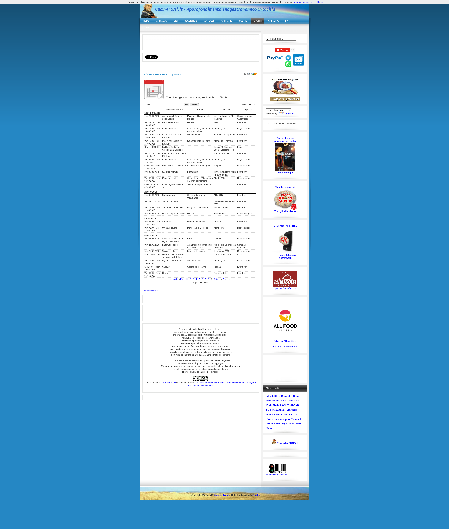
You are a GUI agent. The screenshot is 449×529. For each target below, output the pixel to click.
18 (207, 279)
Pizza (294, 414)
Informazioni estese (303, 2)
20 (213, 279)
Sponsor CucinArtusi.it (285, 288)
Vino (269, 428)
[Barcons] (278, 468)
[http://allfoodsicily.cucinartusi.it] (285, 320)
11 (187, 279)
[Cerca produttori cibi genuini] (285, 94)
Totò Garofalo (295, 423)
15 (198, 279)
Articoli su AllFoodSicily (285, 341)
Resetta (194, 105)
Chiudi (320, 2)
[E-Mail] (252, 74)
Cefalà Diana (287, 401)
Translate (289, 113)
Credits (256, 495)
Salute (277, 423)
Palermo (270, 414)
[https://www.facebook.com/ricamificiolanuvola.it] (285, 279)
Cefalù (297, 401)
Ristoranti (296, 419)
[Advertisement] (201, 42)
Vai (186, 105)
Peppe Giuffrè (283, 414)
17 (204, 279)
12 (190, 279)
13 (193, 279)
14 (196, 279)
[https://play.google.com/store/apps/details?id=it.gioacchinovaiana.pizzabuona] (285, 240)
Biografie (286, 396)
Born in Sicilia (273, 400)
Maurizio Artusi (169, 383)
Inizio (175, 279)
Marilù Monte (278, 410)
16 (201, 279)
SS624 (269, 423)
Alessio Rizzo (273, 396)
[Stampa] (248, 74)
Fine (225, 279)
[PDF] (244, 74)
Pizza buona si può (278, 419)
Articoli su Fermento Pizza (285, 346)
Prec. (182, 279)
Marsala (291, 409)
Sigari (284, 423)
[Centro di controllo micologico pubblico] (274, 443)
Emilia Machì (272, 405)
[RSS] (255, 74)
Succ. (218, 279)
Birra (296, 396)
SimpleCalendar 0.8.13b (151, 290)
